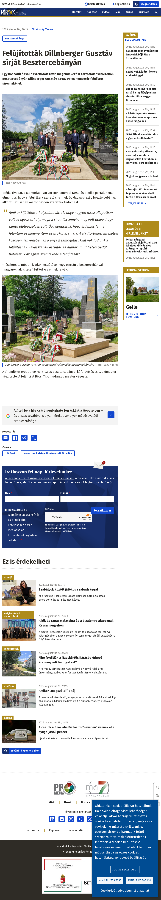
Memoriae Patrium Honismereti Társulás (48, 453)
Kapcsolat (55, 830)
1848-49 (10, 453)
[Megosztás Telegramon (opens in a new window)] (24, 438)
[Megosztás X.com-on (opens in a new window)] (34, 438)
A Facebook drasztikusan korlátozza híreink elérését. (39, 478)
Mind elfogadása (139, 880)
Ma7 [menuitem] (118, 12)
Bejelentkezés (96, 4)
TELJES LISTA (135, 203)
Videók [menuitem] (106, 12)
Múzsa (85, 802)
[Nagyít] (157, 787)
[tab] (131, 35)
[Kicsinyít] (157, 796)
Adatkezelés (76, 830)
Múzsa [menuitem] (129, 12)
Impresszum (33, 830)
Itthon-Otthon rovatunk (136, 315)
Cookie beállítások (125, 869)
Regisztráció (122, 4)
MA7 (51, 802)
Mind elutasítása (110, 880)
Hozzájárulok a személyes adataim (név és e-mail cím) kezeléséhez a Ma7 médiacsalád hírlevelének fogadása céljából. (23, 525)
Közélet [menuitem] (76, 12)
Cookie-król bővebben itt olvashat (124, 890)
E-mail (64, 493)
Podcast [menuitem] (92, 12)
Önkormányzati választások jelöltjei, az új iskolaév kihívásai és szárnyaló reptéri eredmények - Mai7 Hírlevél (142, 245)
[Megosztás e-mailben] (5, 438)
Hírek (68, 802)
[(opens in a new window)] (52, 819)
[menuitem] (156, 12)
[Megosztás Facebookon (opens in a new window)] (15, 438)
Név (7, 493)
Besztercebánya (15, 38)
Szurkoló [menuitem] (144, 12)
